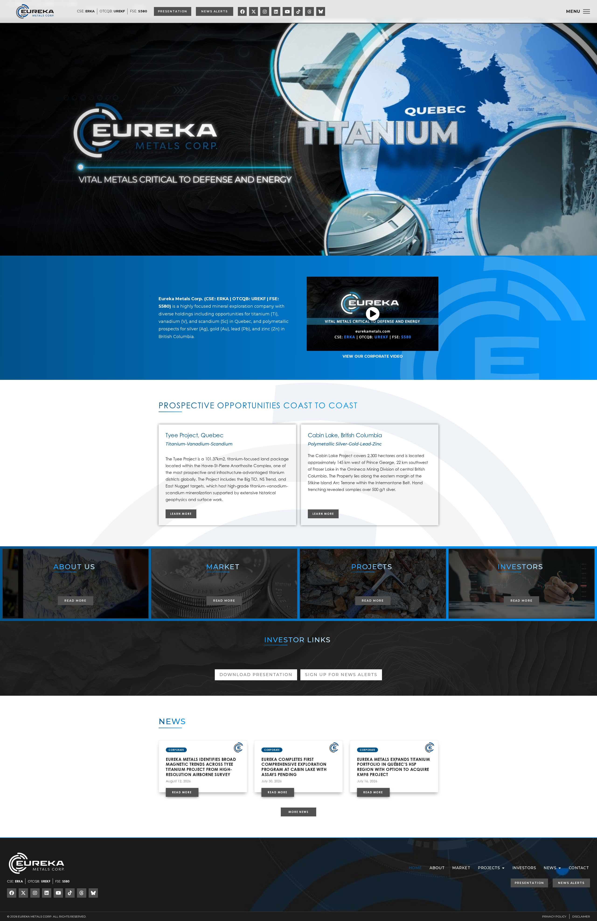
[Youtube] (287, 11)
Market (461, 868)
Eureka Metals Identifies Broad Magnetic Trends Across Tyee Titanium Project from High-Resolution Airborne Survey (201, 767)
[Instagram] (264, 11)
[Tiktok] (298, 11)
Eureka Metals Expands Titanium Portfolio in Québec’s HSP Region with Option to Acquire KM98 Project (393, 767)
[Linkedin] (275, 11)
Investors (524, 868)
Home (415, 868)
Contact (579, 868)
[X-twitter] (253, 11)
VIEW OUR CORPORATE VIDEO (373, 356)
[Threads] (309, 11)
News (550, 868)
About (437, 868)
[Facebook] (242, 11)
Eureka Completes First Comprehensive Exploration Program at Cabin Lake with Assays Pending (293, 767)
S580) (165, 306)
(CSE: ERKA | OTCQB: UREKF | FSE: (241, 298)
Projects (489, 868)
